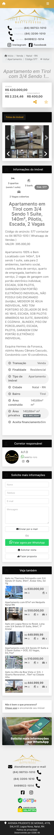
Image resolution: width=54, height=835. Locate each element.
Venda (19, 55)
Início (10, 55)
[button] (8, 137)
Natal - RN (31, 55)
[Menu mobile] (3, 4)
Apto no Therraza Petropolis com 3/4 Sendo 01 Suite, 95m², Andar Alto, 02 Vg (25, 581)
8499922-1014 (34, 39)
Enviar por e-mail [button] (28, 529)
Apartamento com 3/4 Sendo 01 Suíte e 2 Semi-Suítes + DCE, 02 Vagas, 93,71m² (26, 650)
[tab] (15, 117)
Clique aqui (11, 708)
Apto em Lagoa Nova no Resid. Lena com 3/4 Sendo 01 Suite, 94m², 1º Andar (25, 626)
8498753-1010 (30, 457)
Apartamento (15, 59)
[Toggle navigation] (48, 4)
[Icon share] (22, 792)
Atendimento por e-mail (30, 766)
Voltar (46, 59)
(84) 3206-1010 (35, 33)
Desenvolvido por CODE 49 (27, 832)
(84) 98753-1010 (35, 27)
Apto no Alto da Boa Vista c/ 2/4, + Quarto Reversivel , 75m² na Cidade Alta (24, 674)
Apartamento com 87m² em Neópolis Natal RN (25, 603)
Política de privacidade (27, 830)
